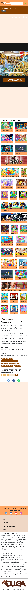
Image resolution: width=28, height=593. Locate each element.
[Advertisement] (14, 28)
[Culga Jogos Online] (14, 583)
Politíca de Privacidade (8, 526)
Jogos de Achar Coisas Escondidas (9, 361)
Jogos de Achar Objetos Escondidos (10, 363)
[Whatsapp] (18, 380)
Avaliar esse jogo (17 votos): (7, 372)
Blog (3, 519)
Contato (4, 529)
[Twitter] (8, 380)
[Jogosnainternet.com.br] (6, 2)
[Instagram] (21, 513)
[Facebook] (13, 380)
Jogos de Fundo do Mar (7, 365)
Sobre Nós (5, 522)
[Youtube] (16, 513)
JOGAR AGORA (14, 80)
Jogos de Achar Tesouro (7, 358)
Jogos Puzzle (18, 365)
